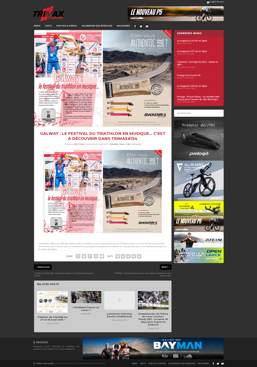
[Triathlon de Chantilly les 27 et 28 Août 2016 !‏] (52, 302)
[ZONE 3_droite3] (199, 246)
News (37, 26)
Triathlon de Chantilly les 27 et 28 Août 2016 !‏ (52, 318)
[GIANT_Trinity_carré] (199, 199)
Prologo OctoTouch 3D (188, 75)
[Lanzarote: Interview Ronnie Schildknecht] (119, 300)
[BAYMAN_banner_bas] (153, 358)
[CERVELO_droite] (199, 230)
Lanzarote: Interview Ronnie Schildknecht (119, 315)
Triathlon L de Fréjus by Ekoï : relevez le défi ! (197, 63)
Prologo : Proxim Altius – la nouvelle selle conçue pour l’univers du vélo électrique (198, 98)
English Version (216, 1)
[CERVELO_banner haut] (176, 13)
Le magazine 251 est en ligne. (192, 51)
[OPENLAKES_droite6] (199, 261)
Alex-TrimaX (79, 144)
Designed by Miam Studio (91, 363)
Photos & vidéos (66, 26)
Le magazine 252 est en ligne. (192, 40)
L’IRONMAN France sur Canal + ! (86, 308)
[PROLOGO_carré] (199, 159)
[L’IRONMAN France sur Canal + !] (86, 297)
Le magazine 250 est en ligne (192, 86)
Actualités (114, 144)
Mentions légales (65, 363)
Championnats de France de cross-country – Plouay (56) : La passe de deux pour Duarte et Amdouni (153, 319)
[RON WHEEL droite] (199, 215)
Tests (48, 26)
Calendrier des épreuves (96, 26)
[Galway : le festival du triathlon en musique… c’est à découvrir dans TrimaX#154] (102, 78)
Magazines (123, 26)
